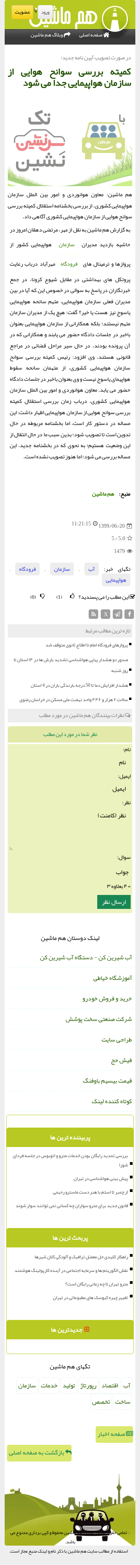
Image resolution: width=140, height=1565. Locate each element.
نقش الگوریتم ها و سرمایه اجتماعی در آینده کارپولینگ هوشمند (71, 1270)
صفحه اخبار (112, 1434)
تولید (69, 1385)
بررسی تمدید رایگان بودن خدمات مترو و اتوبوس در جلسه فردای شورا (70, 1160)
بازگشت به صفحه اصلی (37, 1452)
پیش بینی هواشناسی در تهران (101, 1178)
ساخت (122, 1402)
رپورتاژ (88, 1385)
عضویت (22, 12)
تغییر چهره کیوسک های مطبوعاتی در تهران (90, 1297)
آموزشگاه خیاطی (112, 978)
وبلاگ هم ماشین (47, 35)
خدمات (49, 1385)
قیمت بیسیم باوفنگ (107, 1080)
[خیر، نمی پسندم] (42, 596)
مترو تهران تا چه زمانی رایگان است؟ (96, 1284)
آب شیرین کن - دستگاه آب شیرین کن (86, 957)
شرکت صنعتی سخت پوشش (99, 1019)
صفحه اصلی (91, 35)
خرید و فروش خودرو (107, 998)
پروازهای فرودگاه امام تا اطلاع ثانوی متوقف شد (87, 644)
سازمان (67, 244)
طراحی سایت (117, 1039)
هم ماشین (103, 493)
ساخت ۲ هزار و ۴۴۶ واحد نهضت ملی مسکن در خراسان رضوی (73, 699)
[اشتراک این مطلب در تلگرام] (117, 616)
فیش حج (121, 1060)
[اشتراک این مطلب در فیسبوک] (129, 616)
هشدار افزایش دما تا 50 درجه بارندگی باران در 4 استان (79, 685)
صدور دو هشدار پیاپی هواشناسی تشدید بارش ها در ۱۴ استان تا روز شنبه (71, 665)
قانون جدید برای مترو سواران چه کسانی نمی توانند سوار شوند (72, 1205)
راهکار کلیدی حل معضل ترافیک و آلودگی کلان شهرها (81, 1256)
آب (91, 569)
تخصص (101, 1402)
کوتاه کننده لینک (112, 1101)
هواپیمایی (116, 580)
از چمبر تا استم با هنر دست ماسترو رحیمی (90, 1192)
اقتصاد (110, 1385)
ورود (45, 12)
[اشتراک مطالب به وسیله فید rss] (94, 616)
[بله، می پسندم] (72, 596)
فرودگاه (69, 263)
